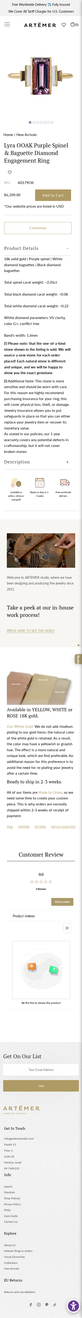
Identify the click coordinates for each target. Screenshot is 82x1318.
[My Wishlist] (64, 25)
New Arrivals (26, 134)
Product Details (21, 248)
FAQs (10, 826)
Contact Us (11, 1221)
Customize (37, 228)
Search (8, 1186)
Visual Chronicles (14, 1257)
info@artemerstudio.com (19, 1138)
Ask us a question (63, 826)
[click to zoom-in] (41, 77)
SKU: (7, 182)
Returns (40, 826)
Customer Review (41, 854)
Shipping (24, 826)
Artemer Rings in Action (18, 1251)
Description (17, 462)
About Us (9, 1245)
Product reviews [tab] (24, 916)
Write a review (62, 901)
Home (8, 134)
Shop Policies (12, 1198)
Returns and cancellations (19, 1292)
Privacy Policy (12, 1204)
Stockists (9, 1192)
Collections (11, 1262)
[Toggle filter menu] (67, 928)
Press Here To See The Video (30, 631)
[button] (10, 172)
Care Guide (11, 1216)
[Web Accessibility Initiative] (73, 1306)
